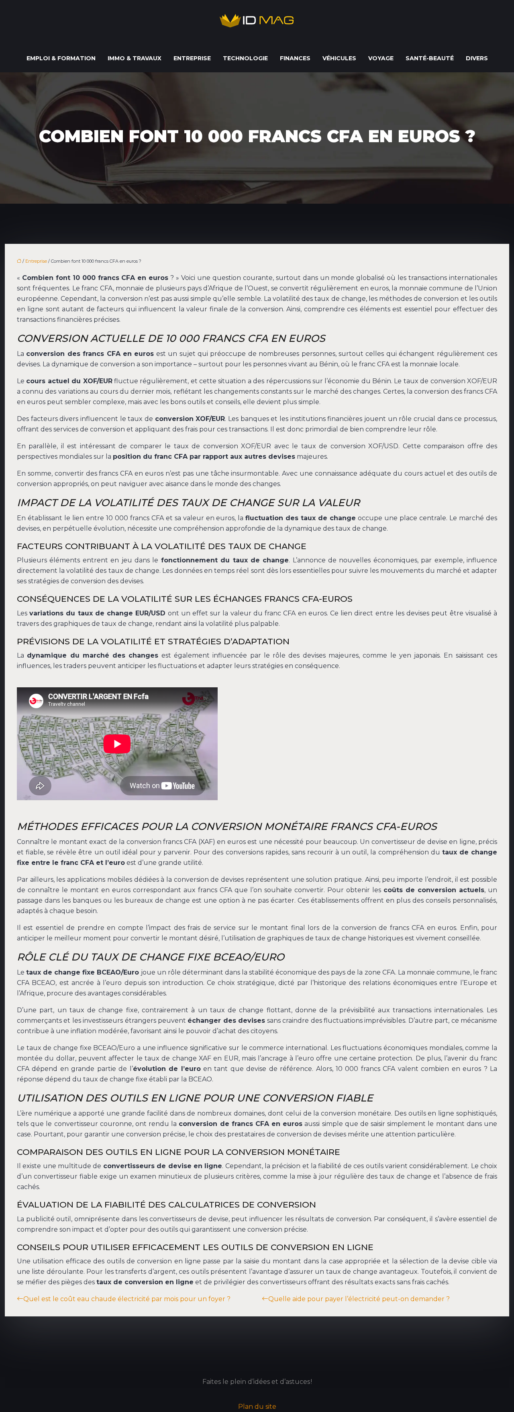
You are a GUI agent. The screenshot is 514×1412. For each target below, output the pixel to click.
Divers (477, 58)
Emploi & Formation (61, 58)
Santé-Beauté (430, 58)
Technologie (245, 58)
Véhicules (339, 58)
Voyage (381, 58)
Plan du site (257, 1406)
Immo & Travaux (134, 58)
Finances (295, 58)
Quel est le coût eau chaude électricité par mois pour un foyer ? (126, 1299)
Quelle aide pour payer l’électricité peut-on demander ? (359, 1299)
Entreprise (192, 58)
